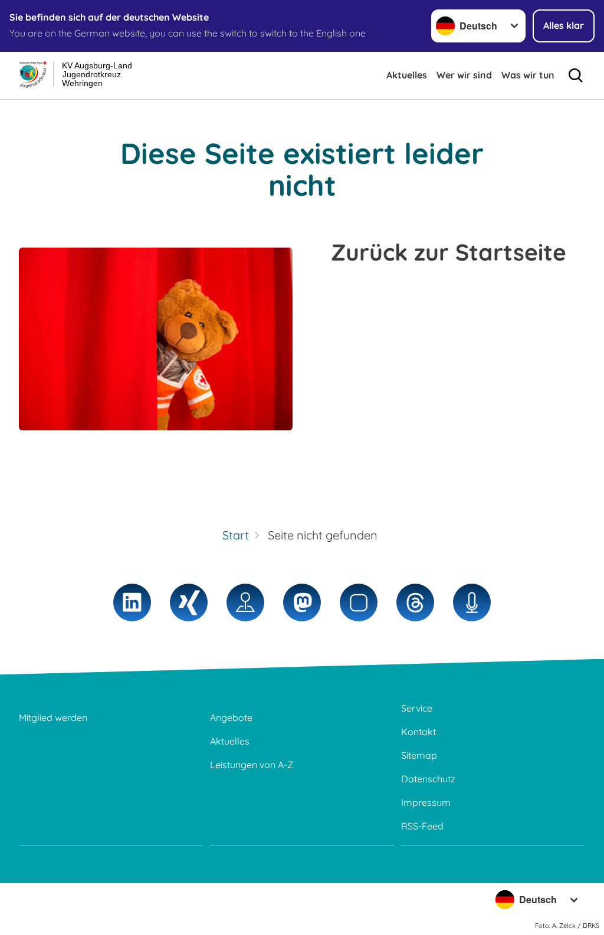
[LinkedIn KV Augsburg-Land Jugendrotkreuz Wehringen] (132, 602)
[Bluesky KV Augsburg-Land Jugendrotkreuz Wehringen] (359, 602)
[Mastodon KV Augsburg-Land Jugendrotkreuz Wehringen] (302, 602)
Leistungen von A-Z (251, 765)
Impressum (426, 802)
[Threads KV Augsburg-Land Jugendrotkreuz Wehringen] (415, 602)
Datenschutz (428, 779)
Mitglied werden (53, 717)
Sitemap (419, 755)
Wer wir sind (464, 75)
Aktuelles (406, 75)
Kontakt (418, 732)
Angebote (231, 717)
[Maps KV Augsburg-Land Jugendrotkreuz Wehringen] (245, 602)
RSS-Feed (422, 826)
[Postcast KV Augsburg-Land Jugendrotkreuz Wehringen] (472, 602)
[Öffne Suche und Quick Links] (575, 75)
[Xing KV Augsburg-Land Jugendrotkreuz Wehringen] (189, 602)
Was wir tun (527, 75)
